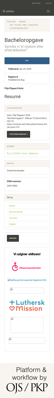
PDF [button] (27, 61)
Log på (48, 3)
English (12, 224)
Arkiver (22, 22)
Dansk (12, 206)
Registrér (36, 3)
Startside (11, 22)
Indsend (12, 238)
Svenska (13, 218)
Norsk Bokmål (15, 212)
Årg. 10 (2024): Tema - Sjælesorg (24, 25)
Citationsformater (18, 134)
